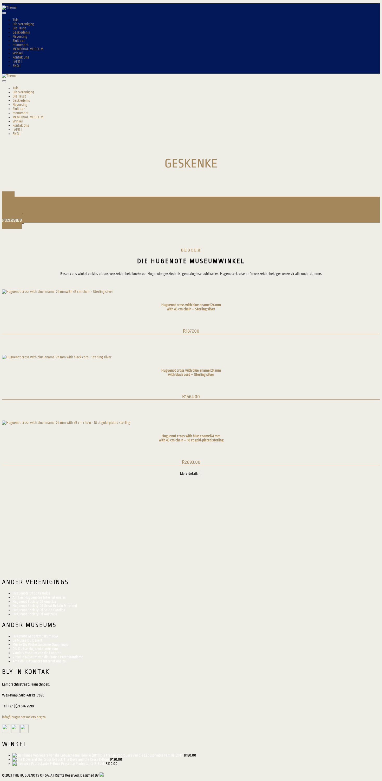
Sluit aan (18, 40)
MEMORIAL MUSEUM (27, 49)
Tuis (15, 20)
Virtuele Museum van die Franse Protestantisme (47, 657)
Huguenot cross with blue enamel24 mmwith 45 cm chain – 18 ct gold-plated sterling (191, 438)
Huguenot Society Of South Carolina (38, 610)
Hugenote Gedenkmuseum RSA (35, 636)
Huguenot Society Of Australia (34, 614)
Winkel (17, 53)
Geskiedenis (21, 32)
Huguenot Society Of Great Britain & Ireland (44, 606)
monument (20, 45)
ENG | (16, 65)
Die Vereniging (23, 24)
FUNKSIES (12, 220)
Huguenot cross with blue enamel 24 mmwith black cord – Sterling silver (191, 372)
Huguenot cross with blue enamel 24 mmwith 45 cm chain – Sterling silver (191, 307)
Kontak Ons (20, 57)
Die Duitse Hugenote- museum (35, 649)
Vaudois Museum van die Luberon (36, 653)
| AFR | (17, 61)
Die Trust (19, 28)
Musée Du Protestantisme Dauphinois (40, 644)
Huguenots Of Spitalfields (31, 593)
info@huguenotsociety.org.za (24, 717)
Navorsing (19, 36)
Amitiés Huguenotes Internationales (39, 597)
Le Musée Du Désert (27, 640)
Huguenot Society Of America (34, 601)
